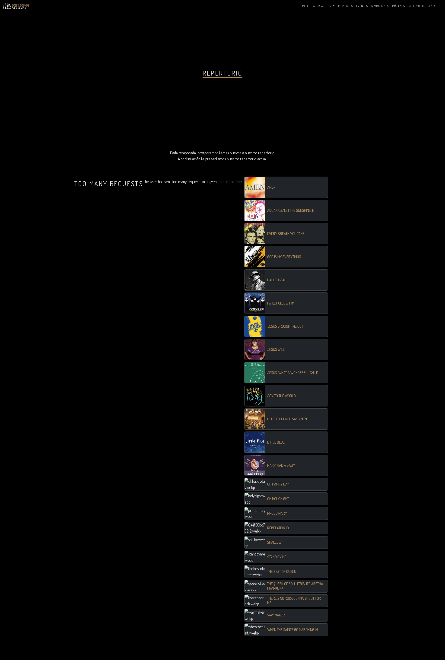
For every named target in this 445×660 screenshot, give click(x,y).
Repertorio (416, 6)
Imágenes (398, 6)
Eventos (362, 6)
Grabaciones (379, 6)
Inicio (305, 6)
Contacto (433, 6)
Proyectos (345, 6)
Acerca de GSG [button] (322, 6)
